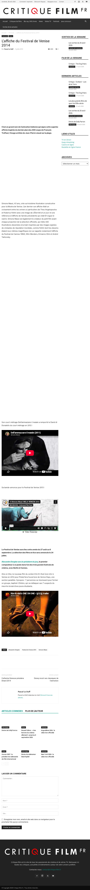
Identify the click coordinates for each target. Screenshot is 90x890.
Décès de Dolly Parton (9, 730)
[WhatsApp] (20, 54)
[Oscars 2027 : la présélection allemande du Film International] (10, 746)
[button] (85, 21)
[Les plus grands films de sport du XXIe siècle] (65, 104)
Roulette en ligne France (71, 147)
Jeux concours (66, 21)
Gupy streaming (68, 142)
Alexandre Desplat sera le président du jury (20, 562)
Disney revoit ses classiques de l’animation (46, 679)
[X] (82, 1)
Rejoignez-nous (52, 1)
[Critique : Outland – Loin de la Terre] (65, 85)
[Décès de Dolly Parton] (10, 722)
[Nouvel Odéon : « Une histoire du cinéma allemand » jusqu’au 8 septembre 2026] (30, 722)
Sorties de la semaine (10, 27)
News (41, 21)
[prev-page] (3, 763)
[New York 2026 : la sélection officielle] (49, 746)
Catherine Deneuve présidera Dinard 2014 (13, 679)
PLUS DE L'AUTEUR (34, 711)
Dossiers (71, 106)
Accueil (5, 21)
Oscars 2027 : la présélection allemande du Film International (10, 756)
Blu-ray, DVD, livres (30, 21)
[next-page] (6, 763)
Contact (61, 1)
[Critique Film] (45, 11)
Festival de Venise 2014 (29, 650)
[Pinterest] (14, 54)
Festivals (56, 21)
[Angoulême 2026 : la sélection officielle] (49, 722)
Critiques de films (16, 21)
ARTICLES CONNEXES (12, 711)
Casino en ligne (68, 145)
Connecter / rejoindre (26, 1)
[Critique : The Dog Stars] (65, 66)
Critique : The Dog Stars (77, 64)
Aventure (72, 66)
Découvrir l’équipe (39, 1)
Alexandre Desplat (14, 650)
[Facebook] (75, 1)
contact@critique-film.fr (51, 869)
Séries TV (48, 21)
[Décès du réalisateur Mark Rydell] (30, 746)
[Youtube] (86, 1)
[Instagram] (79, 1)
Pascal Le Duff (8, 49)
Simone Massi (43, 650)
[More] (25, 54)
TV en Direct (66, 140)
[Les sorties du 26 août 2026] (65, 46)
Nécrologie (5, 727)
